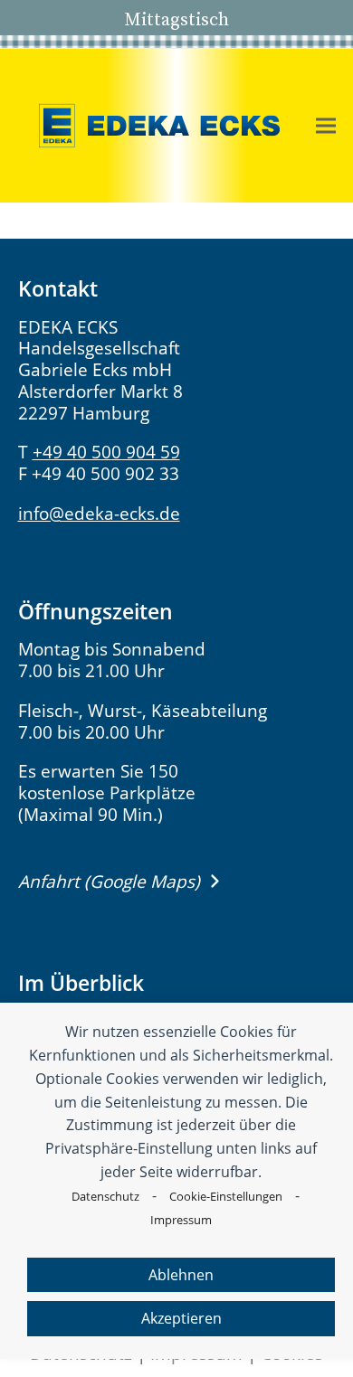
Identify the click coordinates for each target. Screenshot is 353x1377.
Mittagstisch (176, 19)
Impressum (181, 1220)
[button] (326, 126)
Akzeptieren (181, 1318)
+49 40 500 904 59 (106, 452)
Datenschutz (105, 1196)
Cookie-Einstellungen (225, 1196)
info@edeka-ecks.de (99, 513)
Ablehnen (181, 1275)
